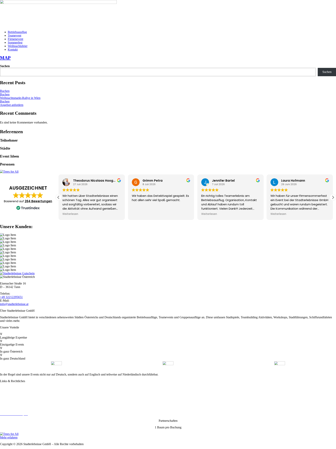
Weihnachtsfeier (17, 46)
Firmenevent (15, 39)
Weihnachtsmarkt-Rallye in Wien (20, 98)
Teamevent (14, 35)
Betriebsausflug (17, 32)
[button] (333, 197)
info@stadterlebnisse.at (14, 304)
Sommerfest (15, 42)
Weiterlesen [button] (70, 214)
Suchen (5, 66)
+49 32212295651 (11, 297)
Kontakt (13, 49)
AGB (3, 407)
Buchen (5, 91)
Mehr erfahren (9, 437)
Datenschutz (7, 394)
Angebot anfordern (11, 105)
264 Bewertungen (38, 201)
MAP (5, 57)
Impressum (6, 401)
